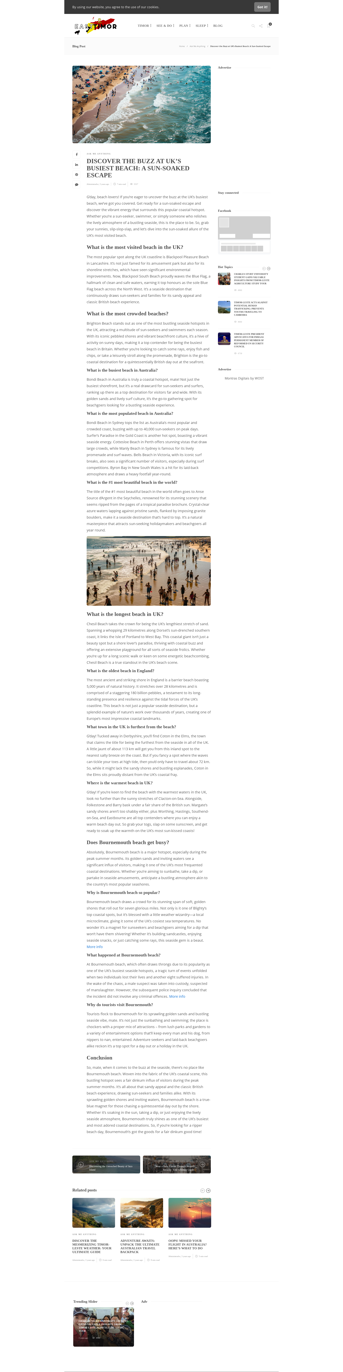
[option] (94, 1229)
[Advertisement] (244, 126)
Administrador (93, 184)
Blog (218, 26)
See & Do (164, 26)
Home (182, 46)
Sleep (201, 26)
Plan (183, 26)
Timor (143, 26)
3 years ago (104, 184)
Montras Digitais (237, 378)
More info (95, 946)
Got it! (262, 7)
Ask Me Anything (197, 46)
